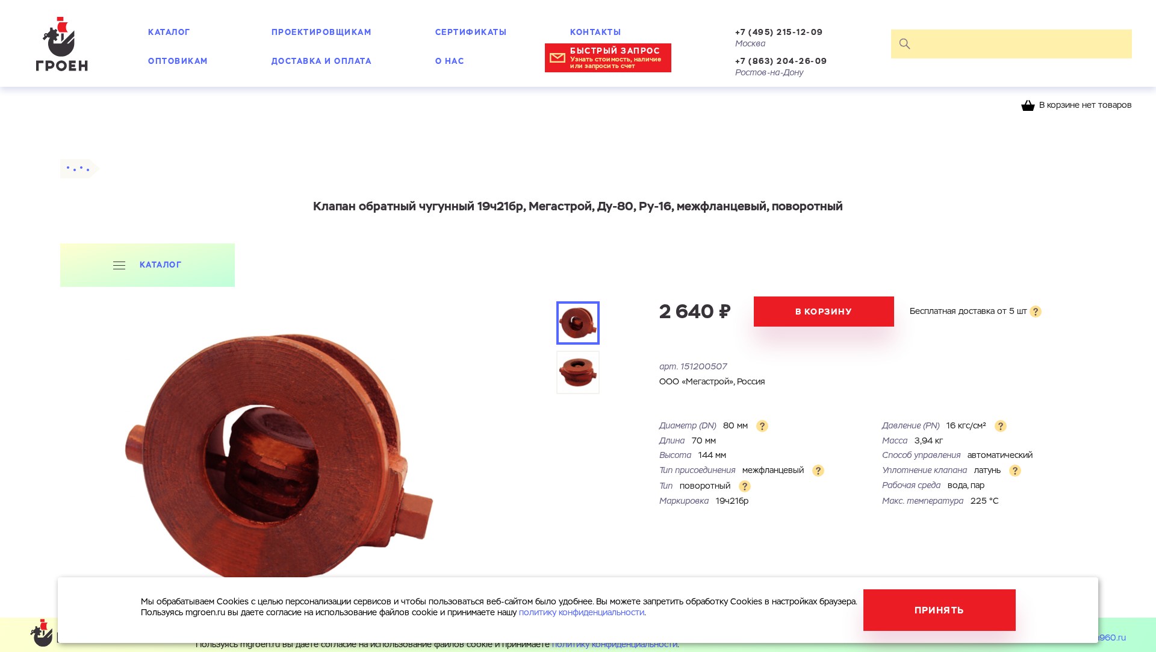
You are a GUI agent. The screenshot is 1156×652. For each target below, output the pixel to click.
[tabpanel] (278, 459)
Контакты (595, 32)
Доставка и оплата (322, 61)
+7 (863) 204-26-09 (781, 61)
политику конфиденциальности (614, 645)
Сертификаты (471, 32)
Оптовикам (178, 61)
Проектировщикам (322, 32)
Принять (940, 610)
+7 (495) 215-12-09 (779, 32)
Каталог (169, 32)
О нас (450, 61)
